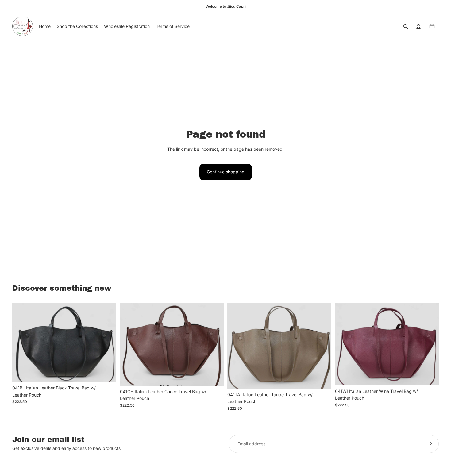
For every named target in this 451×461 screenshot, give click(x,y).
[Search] (405, 26)
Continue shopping (226, 171)
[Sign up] (429, 443)
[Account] (418, 26)
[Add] (106, 372)
